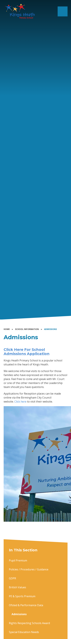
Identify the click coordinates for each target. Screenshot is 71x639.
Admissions (50, 329)
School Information (27, 329)
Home (7, 329)
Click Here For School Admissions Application (27, 351)
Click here (20, 401)
